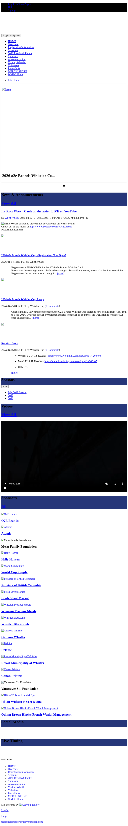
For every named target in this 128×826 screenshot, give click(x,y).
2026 (5, 386)
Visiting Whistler (17, 62)
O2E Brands (9, 520)
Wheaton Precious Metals (18, 611)
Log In (4, 810)
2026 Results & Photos (20, 53)
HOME (12, 41)
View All (9, 203)
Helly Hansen (10, 559)
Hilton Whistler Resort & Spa (21, 701)
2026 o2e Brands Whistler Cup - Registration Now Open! (33, 255)
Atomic (6, 533)
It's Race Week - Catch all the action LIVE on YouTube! (39, 211)
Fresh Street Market (15, 598)
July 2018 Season (17, 392)
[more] (60, 273)
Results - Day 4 (9, 343)
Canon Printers (11, 676)
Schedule (13, 50)
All (4, 506)
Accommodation (17, 59)
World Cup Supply (14, 572)
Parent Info (14, 68)
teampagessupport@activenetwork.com (22, 821)
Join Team (14, 80)
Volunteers (13, 65)
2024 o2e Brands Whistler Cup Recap (22, 299)
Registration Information (21, 47)
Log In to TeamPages (19, 4)
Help (10, 7)
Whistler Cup (12, 217)
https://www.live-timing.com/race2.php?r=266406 (74, 355)
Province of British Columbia (21, 585)
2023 (10, 395)
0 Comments (52, 306)
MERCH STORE (17, 71)
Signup (12, 10)
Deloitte (6, 650)
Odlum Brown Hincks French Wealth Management (36, 714)
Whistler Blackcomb (15, 624)
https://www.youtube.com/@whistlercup (51, 226)
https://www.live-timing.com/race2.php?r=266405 (70, 361)
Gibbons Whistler (13, 637)
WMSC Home (15, 74)
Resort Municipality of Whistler (22, 663)
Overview (13, 44)
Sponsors (13, 56)
